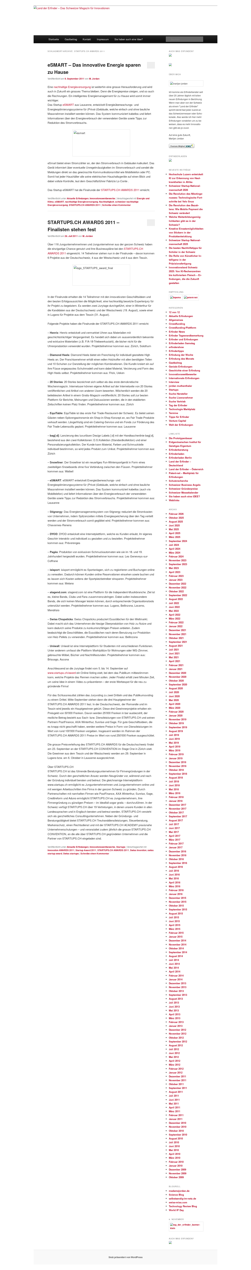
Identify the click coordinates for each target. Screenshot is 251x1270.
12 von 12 (174, 312)
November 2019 (177, 719)
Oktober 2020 (176, 680)
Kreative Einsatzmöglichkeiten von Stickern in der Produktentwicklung (186, 232)
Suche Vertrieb (177, 401)
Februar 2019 (176, 754)
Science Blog (176, 1194)
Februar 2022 (176, 622)
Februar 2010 (176, 1161)
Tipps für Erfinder (179, 417)
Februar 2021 (176, 665)
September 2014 (178, 952)
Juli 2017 (174, 824)
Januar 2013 (175, 1026)
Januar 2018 (175, 801)
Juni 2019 (174, 739)
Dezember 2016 (177, 851)
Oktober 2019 (176, 723)
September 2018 (178, 773)
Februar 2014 (176, 975)
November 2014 (177, 944)
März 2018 (174, 793)
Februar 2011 (176, 1115)
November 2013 (177, 987)
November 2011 (177, 1080)
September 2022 (178, 595)
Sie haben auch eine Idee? (128, 39)
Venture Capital (177, 420)
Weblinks (174, 500)
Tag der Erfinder (178, 405)
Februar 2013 (176, 1022)
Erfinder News (177, 331)
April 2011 (174, 1107)
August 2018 (176, 777)
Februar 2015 (176, 932)
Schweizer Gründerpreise (183, 488)
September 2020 (178, 684)
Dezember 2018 (177, 762)
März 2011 (174, 1111)
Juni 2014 (174, 963)
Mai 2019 (174, 742)
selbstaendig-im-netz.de (182, 1198)
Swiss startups (71, 853)
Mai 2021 (174, 657)
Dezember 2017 (177, 804)
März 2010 (174, 1157)
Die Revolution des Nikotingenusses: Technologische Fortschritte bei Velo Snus (186, 197)
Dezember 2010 (177, 1123)
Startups (120, 847)
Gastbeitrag (71, 39)
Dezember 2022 (177, 583)
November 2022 (177, 587)
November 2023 (177, 560)
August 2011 (176, 1092)
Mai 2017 (174, 832)
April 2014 (174, 971)
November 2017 (177, 808)
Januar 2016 (175, 894)
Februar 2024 (176, 556)
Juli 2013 (174, 1002)
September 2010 (178, 1134)
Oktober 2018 (176, 770)
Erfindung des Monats (181, 358)
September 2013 (178, 995)
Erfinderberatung (178, 449)
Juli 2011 (174, 1095)
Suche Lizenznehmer (181, 397)
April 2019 (174, 746)
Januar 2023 (175, 579)
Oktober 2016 (176, 859)
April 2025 (174, 533)
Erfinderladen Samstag (182, 343)
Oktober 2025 (176, 517)
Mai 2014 (174, 967)
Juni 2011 (174, 1099)
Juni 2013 (174, 1006)
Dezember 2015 (177, 898)
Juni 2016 (174, 874)
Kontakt (87, 39)
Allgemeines (176, 320)
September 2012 (178, 1041)
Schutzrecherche (178, 480)
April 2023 (174, 572)
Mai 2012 (174, 1057)
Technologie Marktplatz (182, 409)
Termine (173, 413)
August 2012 (176, 1045)
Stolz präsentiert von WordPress (126, 1257)
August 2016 (176, 867)
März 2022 (174, 618)
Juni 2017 (174, 828)
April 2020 (174, 704)
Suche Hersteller (178, 393)
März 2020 (174, 707)
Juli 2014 (174, 960)
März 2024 (174, 552)
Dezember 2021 (177, 630)
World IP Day (176, 1210)
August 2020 (176, 688)
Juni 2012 (174, 1053)
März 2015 (174, 929)
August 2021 (176, 645)
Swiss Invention (138, 850)
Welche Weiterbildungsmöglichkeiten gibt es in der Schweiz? (185, 220)
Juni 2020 (174, 696)
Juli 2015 (174, 917)
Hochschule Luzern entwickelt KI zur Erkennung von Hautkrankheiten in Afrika (186, 178)
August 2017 (176, 820)
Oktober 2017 (176, 812)
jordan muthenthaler (180, 386)
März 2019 (174, 750)
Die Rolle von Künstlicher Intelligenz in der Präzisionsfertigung (185, 259)
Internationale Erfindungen (184, 378)
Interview (174, 382)
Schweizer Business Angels (184, 485)
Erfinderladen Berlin (180, 457)
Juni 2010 (174, 1146)
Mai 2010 (174, 1150)
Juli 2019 (174, 735)
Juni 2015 (174, 921)
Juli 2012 (174, 1049)
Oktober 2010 (176, 1130)
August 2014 (176, 956)
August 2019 (176, 731)
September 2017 (178, 816)
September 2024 (178, 541)
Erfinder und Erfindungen (183, 339)
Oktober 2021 (176, 638)
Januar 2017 (175, 847)
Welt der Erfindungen (181, 424)
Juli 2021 (174, 649)
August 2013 (176, 998)
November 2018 (177, 766)
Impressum (103, 39)
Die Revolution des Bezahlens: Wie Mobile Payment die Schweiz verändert (186, 209)
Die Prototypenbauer (180, 438)
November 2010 (177, 1126)
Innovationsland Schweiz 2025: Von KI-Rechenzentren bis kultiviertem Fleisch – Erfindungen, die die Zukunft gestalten (185, 275)
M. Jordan (94, 78)
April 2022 (174, 614)
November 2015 (177, 901)
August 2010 (176, 1138)
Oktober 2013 (176, 991)
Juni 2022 (174, 607)
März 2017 (174, 839)
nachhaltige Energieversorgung (72, 87)
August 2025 (176, 521)
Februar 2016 (176, 890)
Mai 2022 (174, 611)
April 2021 (174, 661)
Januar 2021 (175, 669)
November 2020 (177, 676)
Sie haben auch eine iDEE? (184, 496)
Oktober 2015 (176, 905)
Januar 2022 (175, 626)
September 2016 (178, 863)
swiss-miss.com (178, 1202)
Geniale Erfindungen (180, 366)
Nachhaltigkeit (106, 201)
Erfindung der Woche (181, 354)
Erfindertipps (176, 351)
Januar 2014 (175, 979)
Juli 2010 (174, 1142)
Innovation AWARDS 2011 (61, 850)
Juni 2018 (174, 785)
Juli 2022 (174, 603)
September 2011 (178, 1088)
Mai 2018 (174, 789)
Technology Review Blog (183, 1206)
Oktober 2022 (176, 591)
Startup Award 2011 (86, 850)
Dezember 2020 (177, 673)
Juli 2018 (174, 781)
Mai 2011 (174, 1103)
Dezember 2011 (177, 1076)
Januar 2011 (175, 1119)
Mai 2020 (174, 700)
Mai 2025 (174, 529)
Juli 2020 (174, 692)
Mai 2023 (174, 568)
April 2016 (174, 882)
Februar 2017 (176, 843)
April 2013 (174, 1014)
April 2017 (174, 835)
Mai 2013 (174, 1010)
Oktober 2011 (176, 1084)
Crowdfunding (177, 323)
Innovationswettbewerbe (102, 198)
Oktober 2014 (176, 948)
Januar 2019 (175, 758)
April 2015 (174, 925)
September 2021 (178, 642)
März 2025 (174, 537)
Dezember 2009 (177, 1169)
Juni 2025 (174, 525)
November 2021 (177, 634)
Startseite (54, 39)
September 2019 (178, 727)
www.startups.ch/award (62, 673)
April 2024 (174, 548)
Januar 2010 (175, 1165)
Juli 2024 (174, 545)
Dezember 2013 (177, 983)
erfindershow (176, 347)
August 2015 (176, 913)
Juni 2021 (174, 653)
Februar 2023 (176, 576)
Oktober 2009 (176, 1177)
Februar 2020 (176, 711)
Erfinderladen (176, 453)
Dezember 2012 (177, 1029)
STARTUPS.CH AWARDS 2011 (120, 190)
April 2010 (174, 1154)
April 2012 (174, 1060)
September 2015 (178, 909)
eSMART (68, 105)
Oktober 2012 (176, 1037)
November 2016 (177, 855)
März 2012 (174, 1064)
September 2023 (178, 564)
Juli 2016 (174, 870)
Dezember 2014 (177, 940)
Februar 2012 (176, 1068)
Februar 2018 (176, 797)
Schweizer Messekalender (183, 492)
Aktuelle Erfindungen (78, 198)
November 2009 (177, 1173)
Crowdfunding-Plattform (182, 327)
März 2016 (174, 886)
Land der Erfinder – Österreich (186, 469)
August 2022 (176, 599)
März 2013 (174, 1018)
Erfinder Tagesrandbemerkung (186, 335)
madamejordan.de (179, 1190)
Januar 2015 (175, 936)
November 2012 (177, 1033)
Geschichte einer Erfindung (184, 370)
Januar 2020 (175, 715)
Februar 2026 (176, 514)
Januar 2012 (175, 1072)
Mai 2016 (174, 878)
